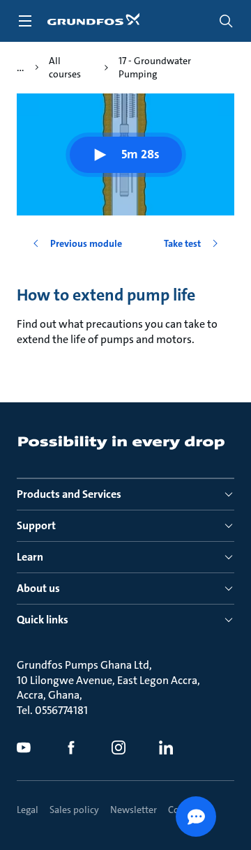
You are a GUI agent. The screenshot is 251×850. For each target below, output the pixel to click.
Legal (27, 809)
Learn (30, 556)
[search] (226, 21)
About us (38, 588)
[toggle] (25, 21)
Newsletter (133, 809)
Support (36, 525)
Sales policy (74, 809)
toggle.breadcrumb (20, 67)
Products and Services (69, 494)
